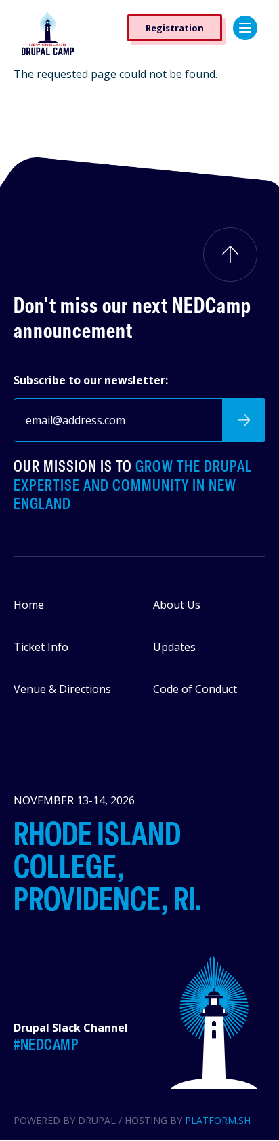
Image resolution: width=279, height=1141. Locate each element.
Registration (175, 28)
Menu (245, 28)
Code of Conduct (195, 688)
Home (29, 604)
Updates (174, 646)
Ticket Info (41, 646)
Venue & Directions (62, 688)
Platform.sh (218, 1120)
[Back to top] (230, 254)
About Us (176, 604)
